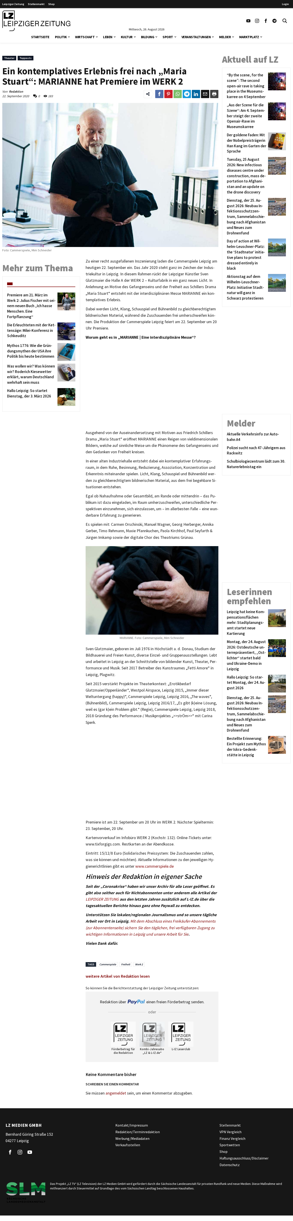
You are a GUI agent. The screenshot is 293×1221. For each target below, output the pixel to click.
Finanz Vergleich (232, 1138)
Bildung (147, 37)
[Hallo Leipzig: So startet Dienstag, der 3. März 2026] (65, 397)
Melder (225, 37)
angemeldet (116, 1093)
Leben (107, 37)
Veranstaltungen (196, 37)
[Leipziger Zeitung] (36, 21)
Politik (61, 37)
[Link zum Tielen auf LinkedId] (196, 94)
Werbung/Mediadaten (132, 1138)
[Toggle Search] (285, 21)
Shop (51, 4)
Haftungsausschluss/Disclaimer (244, 1158)
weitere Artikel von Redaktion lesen (118, 976)
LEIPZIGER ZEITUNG (102, 899)
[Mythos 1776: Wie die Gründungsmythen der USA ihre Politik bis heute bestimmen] (65, 352)
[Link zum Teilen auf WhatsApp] (178, 94)
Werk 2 (139, 964)
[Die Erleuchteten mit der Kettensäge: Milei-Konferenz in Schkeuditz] (65, 331)
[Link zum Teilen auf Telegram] (187, 94)
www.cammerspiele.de (154, 866)
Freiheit (125, 964)
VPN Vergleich (230, 1132)
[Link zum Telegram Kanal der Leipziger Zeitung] (274, 20)
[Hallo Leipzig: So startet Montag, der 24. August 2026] (276, 683)
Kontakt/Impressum (131, 1125)
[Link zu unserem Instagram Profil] (257, 20)
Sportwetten (230, 1145)
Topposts (25, 58)
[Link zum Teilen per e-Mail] (205, 94)
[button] (69, 36)
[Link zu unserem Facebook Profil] (265, 20)
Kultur (127, 37)
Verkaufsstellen (127, 1145)
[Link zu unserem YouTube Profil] (248, 20)
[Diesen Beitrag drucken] (214, 94)
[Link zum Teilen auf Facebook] (159, 94)
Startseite (40, 37)
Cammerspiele (107, 964)
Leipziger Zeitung (13, 4)
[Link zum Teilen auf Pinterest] (168, 94)
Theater (9, 58)
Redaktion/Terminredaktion (137, 1132)
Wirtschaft (85, 37)
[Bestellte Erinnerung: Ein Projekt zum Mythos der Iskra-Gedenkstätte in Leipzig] (276, 747)
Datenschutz (230, 1164)
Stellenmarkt (36, 4)
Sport (168, 37)
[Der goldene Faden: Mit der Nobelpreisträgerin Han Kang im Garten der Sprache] (276, 143)
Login (285, 4)
